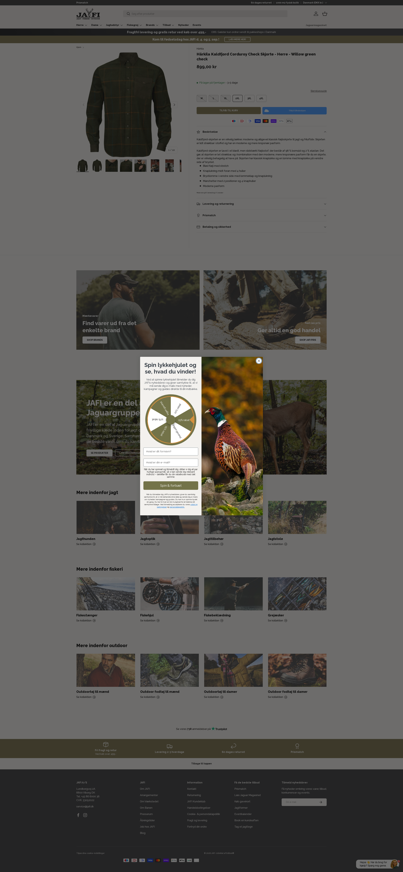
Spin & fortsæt (171, 485)
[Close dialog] (259, 361)
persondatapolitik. (177, 507)
